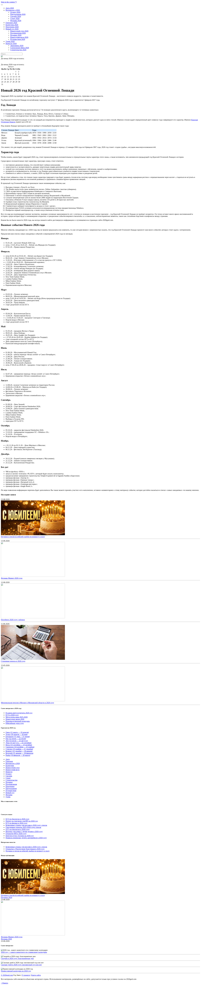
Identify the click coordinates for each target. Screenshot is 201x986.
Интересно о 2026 (13, 763)
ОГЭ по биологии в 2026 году (18, 829)
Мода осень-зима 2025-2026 (17, 717)
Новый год (10, 793)
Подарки (9, 782)
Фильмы (9, 795)
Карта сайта (36, 975)
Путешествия (11, 791)
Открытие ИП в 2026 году (16, 834)
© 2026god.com (7, 975)
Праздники (10, 786)
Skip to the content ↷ (9, 2)
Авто (8, 759)
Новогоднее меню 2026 (15, 719)
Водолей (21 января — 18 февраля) (19, 753)
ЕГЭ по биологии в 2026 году (17, 819)
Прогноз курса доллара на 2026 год (20, 836)
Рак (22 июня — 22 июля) (16, 739)
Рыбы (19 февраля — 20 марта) (18, 755)
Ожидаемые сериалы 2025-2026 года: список (23, 827)
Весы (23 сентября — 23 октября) (19, 745)
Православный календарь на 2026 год (16, 971)
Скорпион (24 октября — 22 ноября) (20, 747)
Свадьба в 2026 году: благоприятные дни (17, 958)
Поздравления (11, 784)
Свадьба (9, 776)
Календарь (10, 766)
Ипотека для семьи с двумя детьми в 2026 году (24, 831)
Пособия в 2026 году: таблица (13, 620)
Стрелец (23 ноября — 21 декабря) (19, 749)
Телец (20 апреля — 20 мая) (16, 734)
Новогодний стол (13, 768)
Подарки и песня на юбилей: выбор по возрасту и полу (23, 537)
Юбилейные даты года (15, 723)
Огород (9, 774)
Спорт (8, 778)
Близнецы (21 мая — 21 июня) (18, 737)
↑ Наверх (4, 983)
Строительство (11, 780)
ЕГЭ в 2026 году (12, 715)
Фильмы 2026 (6, 939)
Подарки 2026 (6, 897)
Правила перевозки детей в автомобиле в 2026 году (26, 838)
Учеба (8, 797)
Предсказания (11, 788)
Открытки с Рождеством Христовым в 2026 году (25, 849)
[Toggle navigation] (2, 4)
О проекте (26, 975)
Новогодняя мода (12, 770)
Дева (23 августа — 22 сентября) (18, 743)
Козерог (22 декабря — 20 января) (19, 751)
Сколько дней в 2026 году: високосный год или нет (21, 965)
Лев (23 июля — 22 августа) (17, 741)
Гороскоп (9, 761)
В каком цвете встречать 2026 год (19, 713)
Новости (9, 772)
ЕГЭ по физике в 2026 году (16, 823)
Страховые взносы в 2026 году (13, 661)
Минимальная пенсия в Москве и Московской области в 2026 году (27, 703)
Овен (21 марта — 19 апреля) (17, 732)
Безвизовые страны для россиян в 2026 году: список (26, 825)
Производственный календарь (18, 721)
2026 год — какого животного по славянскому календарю (24, 952)
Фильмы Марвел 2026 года (11, 578)
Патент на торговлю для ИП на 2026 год (22, 821)
